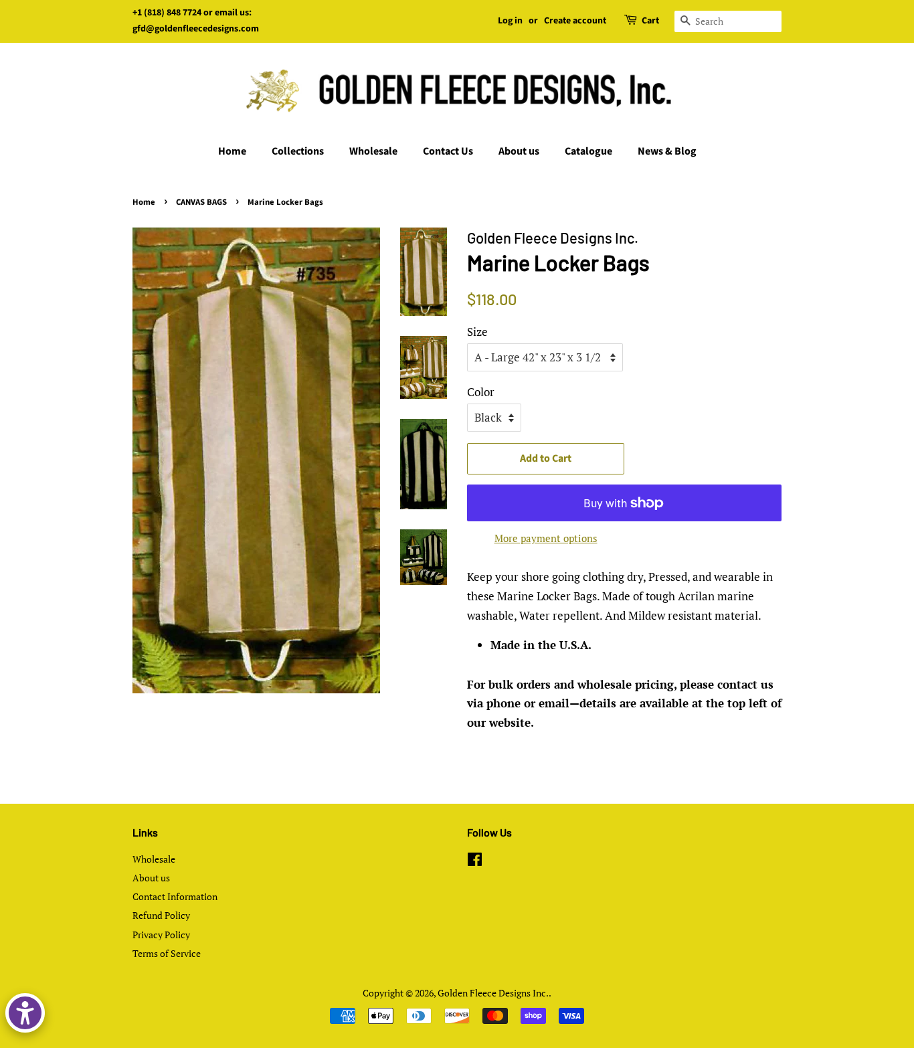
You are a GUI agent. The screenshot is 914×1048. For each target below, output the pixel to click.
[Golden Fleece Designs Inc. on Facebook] (474, 861)
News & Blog (667, 151)
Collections (298, 151)
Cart (650, 20)
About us (518, 151)
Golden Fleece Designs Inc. (493, 992)
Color (480, 392)
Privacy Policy (161, 934)
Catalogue (588, 151)
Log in (510, 20)
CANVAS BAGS (201, 202)
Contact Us (448, 151)
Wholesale (373, 151)
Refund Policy (161, 915)
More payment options (546, 538)
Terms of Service (166, 953)
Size (477, 331)
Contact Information (174, 896)
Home (232, 151)
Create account (575, 20)
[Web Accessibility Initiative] (25, 1013)
